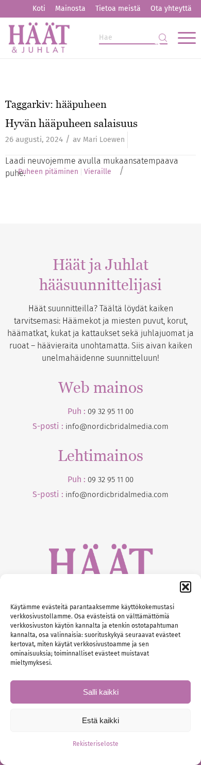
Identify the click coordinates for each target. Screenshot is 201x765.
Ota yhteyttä (171, 8)
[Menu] (181, 37)
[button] (185, 587)
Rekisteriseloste (96, 743)
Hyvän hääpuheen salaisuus (71, 123)
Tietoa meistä (118, 8)
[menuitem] (38, 9)
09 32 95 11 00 (110, 411)
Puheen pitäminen (48, 172)
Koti (38, 8)
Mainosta (70, 8)
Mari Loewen (104, 139)
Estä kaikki (100, 720)
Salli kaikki (101, 692)
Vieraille (97, 172)
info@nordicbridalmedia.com (117, 426)
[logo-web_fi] (81, 37)
